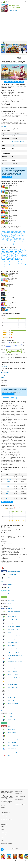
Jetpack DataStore (11, 729)
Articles (2, 837)
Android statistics (18, 793)
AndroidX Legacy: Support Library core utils (17, 668)
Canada (7, 484)
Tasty (20, 232)
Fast (11, 243)
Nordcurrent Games (14, 271)
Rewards (15, 264)
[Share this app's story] (20, 52)
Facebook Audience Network (14, 571)
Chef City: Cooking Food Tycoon (11, 185)
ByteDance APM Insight (13, 752)
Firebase (9, 632)
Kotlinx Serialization (12, 748)
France (7, 486)
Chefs (12, 232)
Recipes (21, 255)
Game (11, 238)
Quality (16, 232)
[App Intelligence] (2, 849)
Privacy (2, 238)
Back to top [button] (25, 850)
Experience (3, 232)
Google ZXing (10, 713)
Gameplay (7, 261)
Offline (20, 264)
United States (8, 479)
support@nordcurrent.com (6, 375)
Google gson (10, 681)
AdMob (9, 568)
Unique (14, 235)
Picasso (9, 726)
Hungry (24, 261)
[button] (14, 380)
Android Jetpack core (12, 616)
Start (16, 261)
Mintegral (9, 597)
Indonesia (8, 476)
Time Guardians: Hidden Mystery (11, 297)
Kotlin (9, 658)
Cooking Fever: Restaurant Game (11, 273)
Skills (15, 243)
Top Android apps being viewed (6, 809)
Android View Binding (12, 742)
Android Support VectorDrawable (14, 665)
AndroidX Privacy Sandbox (13, 745)
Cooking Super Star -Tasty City (11, 220)
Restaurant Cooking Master (10, 190)
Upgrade (8, 258)
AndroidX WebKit (11, 719)
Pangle (9, 587)
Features (7, 264)
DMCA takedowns (4, 834)
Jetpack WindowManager (13, 739)
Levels (20, 252)
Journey (12, 255)
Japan (7, 493)
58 (12, 153)
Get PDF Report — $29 (7, 176)
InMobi (9, 593)
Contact (2, 826)
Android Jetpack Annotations (14, 626)
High (10, 235)
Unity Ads (9, 577)
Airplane (8, 232)
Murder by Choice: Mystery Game (11, 293)
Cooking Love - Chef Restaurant (11, 195)
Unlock (12, 258)
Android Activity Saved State (13, 642)
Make (3, 261)
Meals (20, 238)
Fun (16, 241)
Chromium (10, 710)
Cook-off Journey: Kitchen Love (11, 210)
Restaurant (15, 249)
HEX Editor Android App (5, 816)
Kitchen (10, 249)
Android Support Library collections (15, 661)
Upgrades (18, 235)
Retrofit (9, 723)
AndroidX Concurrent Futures (14, 694)
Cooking (7, 238)
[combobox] (20, 2)
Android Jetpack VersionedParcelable (15, 623)
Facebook (10, 608)
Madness (12, 261)
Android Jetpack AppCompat (14, 636)
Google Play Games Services (14, 611)
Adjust (9, 590)
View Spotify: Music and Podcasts (5, 813)
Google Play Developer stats (20, 796)
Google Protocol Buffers (13, 735)
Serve (13, 241)
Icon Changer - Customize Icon (6, 819)
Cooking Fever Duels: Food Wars (11, 302)
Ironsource (10, 584)
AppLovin (9, 581)
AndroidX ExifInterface (12, 706)
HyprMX (9, 603)
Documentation (4, 832)
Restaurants (3, 255)
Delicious (15, 238)
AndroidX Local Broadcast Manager (15, 677)
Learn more (19, 174)
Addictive (7, 243)
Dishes (24, 249)
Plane (24, 232)
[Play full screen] (24, 52)
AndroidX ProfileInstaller (13, 703)
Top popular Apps (18, 802)
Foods (6, 235)
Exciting (16, 255)
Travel (3, 235)
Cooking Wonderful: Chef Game (11, 215)
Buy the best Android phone (20, 804)
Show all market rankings (7, 501)
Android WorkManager (12, 684)
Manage (11, 264)
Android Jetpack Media (12, 648)
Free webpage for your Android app (6, 844)
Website (2, 377)
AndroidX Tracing (11, 697)
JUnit (9, 755)
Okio (8, 690)
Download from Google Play (11, 81)
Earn (24, 264)
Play (3, 252)
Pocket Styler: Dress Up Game (11, 278)
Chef (3, 249)
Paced (3, 264)
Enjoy (3, 266)
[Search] (26, 2)
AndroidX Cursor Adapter (13, 674)
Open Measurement (12, 574)
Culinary (20, 261)
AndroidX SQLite (11, 700)
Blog (2, 840)
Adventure (3, 258)
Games (6, 252)
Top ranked (14, 145)
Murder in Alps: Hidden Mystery (11, 283)
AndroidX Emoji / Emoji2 (13, 687)
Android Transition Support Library (15, 655)
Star (16, 252)
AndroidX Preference (12, 732)
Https (20, 241)
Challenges (17, 258)
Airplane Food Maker (9, 205)
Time (23, 238)
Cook (9, 241)
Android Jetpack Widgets (13, 629)
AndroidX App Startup (12, 671)
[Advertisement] (14, 26)
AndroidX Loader (11, 645)
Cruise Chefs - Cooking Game (10, 307)
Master (20, 249)
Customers (11, 252)
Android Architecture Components (15, 619)
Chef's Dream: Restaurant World (11, 200)
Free (8, 255)
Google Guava (10, 716)
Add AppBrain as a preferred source (9, 397)
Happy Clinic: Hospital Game (10, 288)
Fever (3, 243)
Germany (7, 488)
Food (6, 249)
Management (3, 241)
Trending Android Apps (19, 799)
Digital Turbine (11, 600)
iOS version (21, 81)
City (21, 258)
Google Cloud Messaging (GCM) (14, 652)
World (24, 241)
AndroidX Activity (11, 639)
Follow (23, 235)
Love (25, 255)
